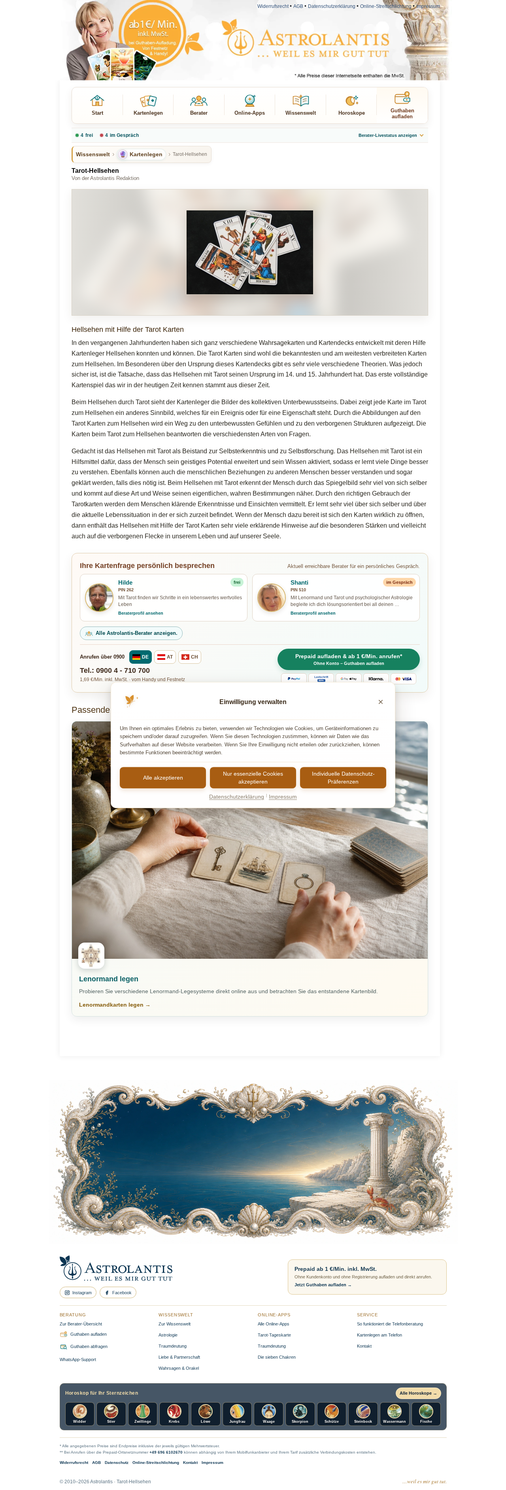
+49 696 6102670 (166, 1452)
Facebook (122, 1292)
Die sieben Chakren (277, 1357)
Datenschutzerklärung (331, 6)
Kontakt (364, 1346)
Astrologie (168, 1335)
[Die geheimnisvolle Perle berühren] (369, 1187)
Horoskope (351, 113)
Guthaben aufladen (402, 113)
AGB (298, 6)
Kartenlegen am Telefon (379, 1335)
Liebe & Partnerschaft (179, 1357)
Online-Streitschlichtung (386, 6)
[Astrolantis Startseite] (167, 1269)
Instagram (82, 1292)
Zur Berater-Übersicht (81, 1323)
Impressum (428, 6)
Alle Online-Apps (273, 1323)
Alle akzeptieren (163, 777)
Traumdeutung (173, 1346)
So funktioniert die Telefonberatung (390, 1323)
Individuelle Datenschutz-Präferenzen (343, 778)
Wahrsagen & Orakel (179, 1368)
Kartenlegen (148, 113)
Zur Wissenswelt (175, 1323)
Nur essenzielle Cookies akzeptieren (253, 778)
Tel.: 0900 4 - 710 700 (115, 670)
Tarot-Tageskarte (274, 1335)
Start (97, 113)
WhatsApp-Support (78, 1359)
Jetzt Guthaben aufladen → (323, 1284)
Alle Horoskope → (418, 1393)
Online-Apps (249, 113)
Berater (199, 113)
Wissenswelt (300, 113)
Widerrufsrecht (273, 6)
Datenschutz (116, 1462)
